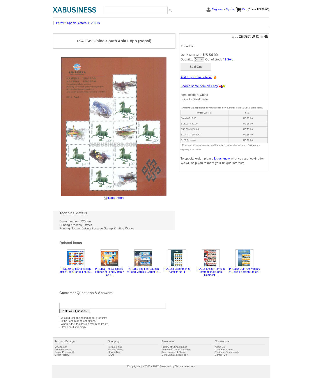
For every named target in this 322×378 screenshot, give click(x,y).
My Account (61, 347)
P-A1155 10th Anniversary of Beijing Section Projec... (244, 270)
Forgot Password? (64, 352)
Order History (62, 354)
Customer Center (224, 349)
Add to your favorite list (196, 77)
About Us (220, 347)
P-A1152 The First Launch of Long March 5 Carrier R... (143, 270)
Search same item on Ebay (199, 86)
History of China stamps (174, 347)
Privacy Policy (115, 349)
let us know (222, 158)
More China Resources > (174, 354)
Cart (244, 9)
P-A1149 (94, 23)
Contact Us (221, 354)
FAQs (111, 354)
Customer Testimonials (227, 352)
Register (217, 9)
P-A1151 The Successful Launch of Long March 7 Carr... (109, 272)
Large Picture (116, 197)
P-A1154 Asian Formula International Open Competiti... (211, 272)
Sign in (230, 9)
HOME (60, 23)
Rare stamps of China (173, 352)
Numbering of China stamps (176, 349)
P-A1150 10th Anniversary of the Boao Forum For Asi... (76, 270)
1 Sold (229, 59)
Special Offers (77, 23)
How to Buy (114, 352)
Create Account (63, 349)
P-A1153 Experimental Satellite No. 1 (177, 270)
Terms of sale (115, 347)
